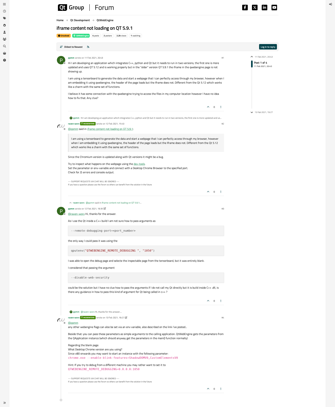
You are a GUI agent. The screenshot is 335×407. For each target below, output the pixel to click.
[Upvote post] (208, 107)
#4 (223, 317)
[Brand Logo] (86, 7)
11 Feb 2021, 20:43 (93, 57)
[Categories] (4, 4)
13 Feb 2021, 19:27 (115, 317)
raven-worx (73, 123)
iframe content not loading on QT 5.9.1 (110, 129)
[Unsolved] (4, 60)
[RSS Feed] (88, 46)
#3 (223, 208)
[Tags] (4, 18)
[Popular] (4, 25)
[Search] (4, 46)
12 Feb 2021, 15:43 (115, 123)
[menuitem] (330, 4)
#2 (223, 123)
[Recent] (4, 11)
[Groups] (4, 39)
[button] (4, 403)
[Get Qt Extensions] (4, 53)
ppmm (71, 57)
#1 (223, 57)
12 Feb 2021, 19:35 (93, 208)
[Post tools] (221, 107)
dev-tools (139, 164)
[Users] (4, 32)
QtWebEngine (82, 35)
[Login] (330, 4)
